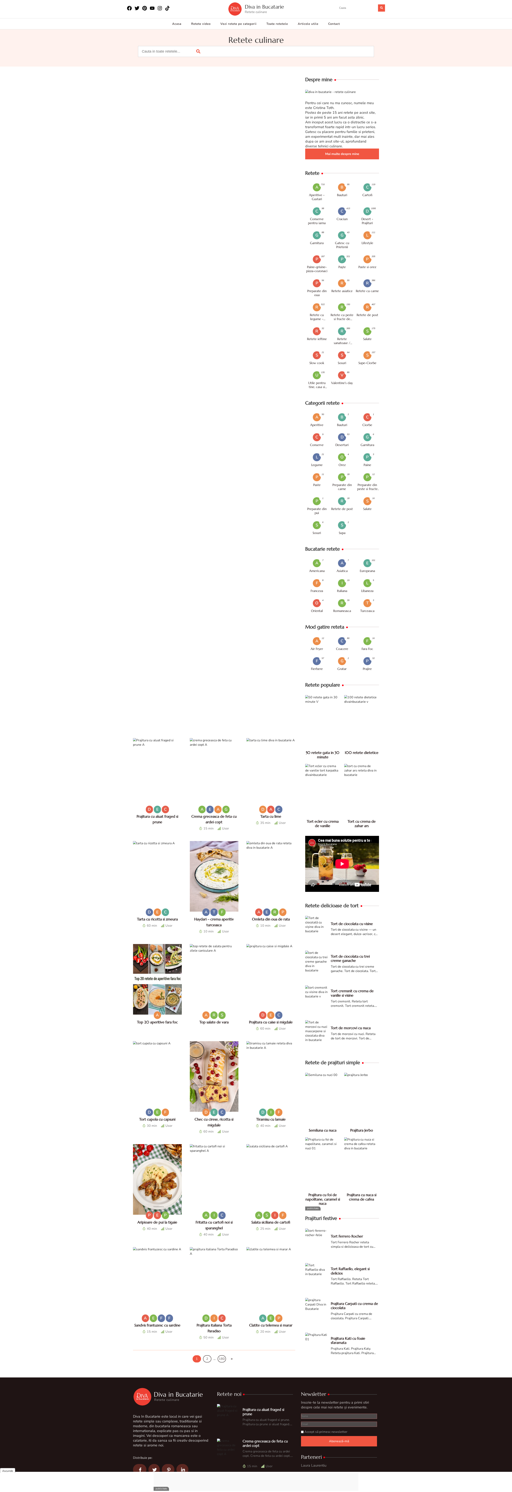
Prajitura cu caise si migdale (271, 1022)
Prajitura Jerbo (361, 1130)
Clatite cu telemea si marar (270, 1325)
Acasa (176, 24)
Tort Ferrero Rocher (347, 1236)
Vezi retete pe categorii (238, 24)
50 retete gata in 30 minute (322, 754)
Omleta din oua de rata (271, 919)
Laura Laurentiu (313, 1465)
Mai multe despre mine (342, 154)
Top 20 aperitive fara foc (157, 1022)
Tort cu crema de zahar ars (362, 823)
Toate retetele (277, 24)
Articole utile (308, 24)
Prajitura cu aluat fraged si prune (263, 1411)
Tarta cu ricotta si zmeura (157, 919)
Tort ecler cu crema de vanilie (323, 823)
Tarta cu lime (270, 816)
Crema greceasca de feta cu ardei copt (265, 1443)
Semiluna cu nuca (322, 1130)
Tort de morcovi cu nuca (351, 1028)
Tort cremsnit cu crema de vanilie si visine (352, 993)
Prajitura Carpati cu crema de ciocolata (354, 1305)
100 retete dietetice (361, 752)
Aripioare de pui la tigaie (157, 1222)
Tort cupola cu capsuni (157, 1119)
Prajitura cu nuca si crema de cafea (361, 1197)
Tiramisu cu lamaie (271, 1119)
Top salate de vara (214, 1022)
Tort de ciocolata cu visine (352, 923)
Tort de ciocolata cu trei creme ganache (350, 958)
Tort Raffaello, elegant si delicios (350, 1270)
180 (222, 1359)
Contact (334, 24)
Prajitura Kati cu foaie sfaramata (348, 1340)
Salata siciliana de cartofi (270, 1222)
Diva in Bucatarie (264, 7)
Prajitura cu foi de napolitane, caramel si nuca (322, 1199)
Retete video (201, 24)
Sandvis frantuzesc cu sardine (157, 1325)
